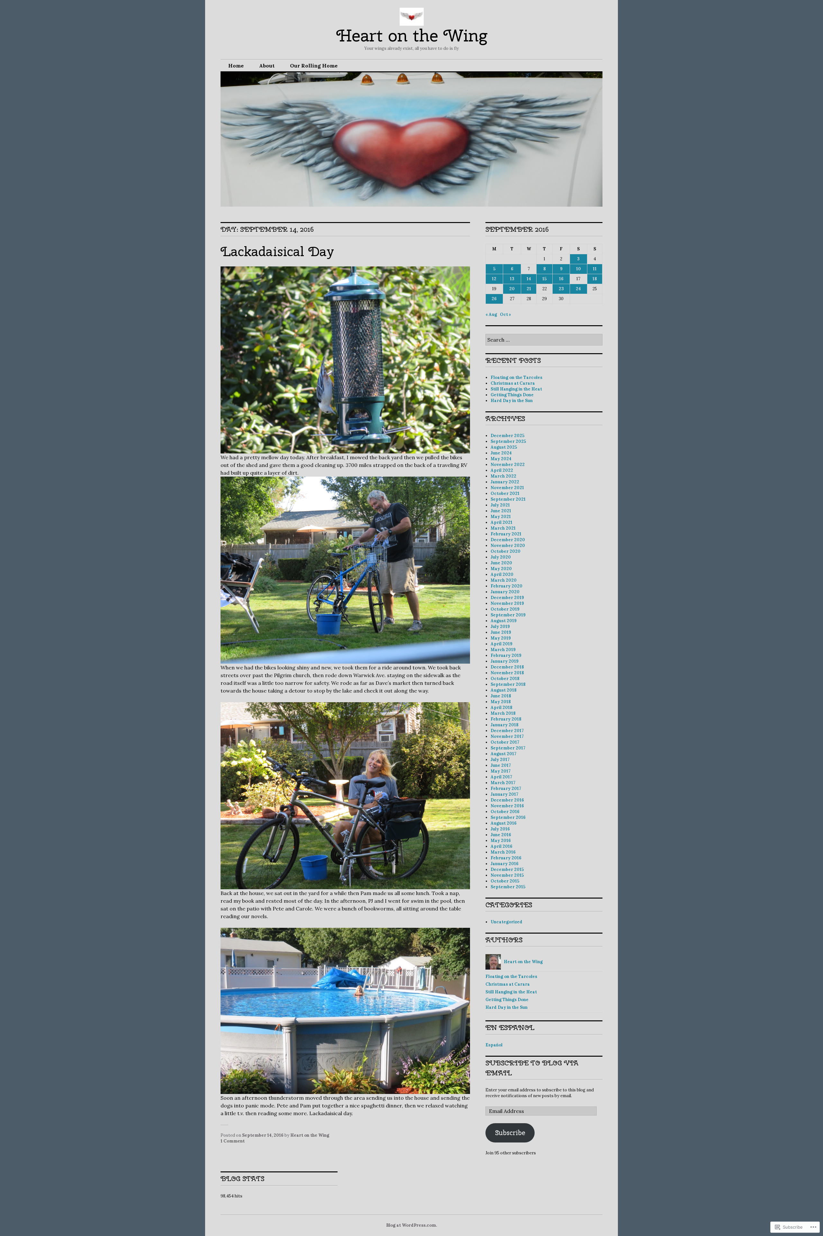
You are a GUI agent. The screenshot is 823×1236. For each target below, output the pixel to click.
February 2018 (506, 719)
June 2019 (501, 632)
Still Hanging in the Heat (516, 389)
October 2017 (505, 742)
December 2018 (507, 667)
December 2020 (508, 539)
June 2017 (501, 765)
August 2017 (503, 754)
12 (494, 279)
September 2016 (508, 817)
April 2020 (502, 574)
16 (561, 279)
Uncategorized (506, 922)
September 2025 (508, 441)
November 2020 (508, 545)
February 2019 (506, 655)
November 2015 (507, 875)
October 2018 (505, 678)
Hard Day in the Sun (512, 400)
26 (494, 298)
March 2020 (504, 580)
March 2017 (503, 782)
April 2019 (501, 644)
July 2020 (501, 557)
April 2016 (501, 846)
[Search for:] (543, 340)
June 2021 (501, 511)
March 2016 (503, 852)
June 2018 (501, 696)
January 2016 (505, 863)
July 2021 (500, 505)
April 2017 (501, 777)
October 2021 (505, 493)
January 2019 (505, 661)
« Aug (491, 314)
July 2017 (500, 759)
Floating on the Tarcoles (516, 377)
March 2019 (503, 649)
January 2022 (505, 482)
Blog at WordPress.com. (411, 1225)
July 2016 (500, 829)
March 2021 (503, 528)
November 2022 (508, 464)
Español (493, 1045)
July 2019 (500, 626)
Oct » (505, 314)
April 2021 (501, 522)
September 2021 (508, 499)
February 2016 (506, 858)
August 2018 (504, 690)
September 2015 (508, 887)
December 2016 (507, 800)
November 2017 (507, 736)
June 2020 (501, 563)
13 (512, 279)
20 (512, 288)
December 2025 (507, 435)
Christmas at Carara (513, 383)
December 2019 (507, 597)
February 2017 (506, 788)
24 (578, 288)
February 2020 (506, 586)
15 (544, 279)
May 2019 (501, 638)
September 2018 (508, 684)
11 (595, 269)
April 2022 (502, 470)
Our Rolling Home (314, 65)
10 (578, 269)
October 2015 (505, 881)
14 (529, 279)
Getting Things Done (512, 395)
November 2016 (507, 806)
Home (236, 65)
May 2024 (501, 458)
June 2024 (501, 453)
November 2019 (507, 603)
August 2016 (504, 823)
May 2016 (501, 840)
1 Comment (233, 1141)
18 (594, 279)
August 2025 (504, 447)
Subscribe (510, 1132)
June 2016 (501, 834)
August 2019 (504, 620)
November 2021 (507, 487)
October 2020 (505, 551)
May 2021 (501, 516)
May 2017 (501, 771)
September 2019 (508, 615)
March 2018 (503, 713)
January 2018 (505, 725)
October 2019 (505, 609)
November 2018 (507, 673)
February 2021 (506, 534)
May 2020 (501, 568)
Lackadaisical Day (277, 251)
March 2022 (503, 476)
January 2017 (504, 794)
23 (561, 288)
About (267, 65)
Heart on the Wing (411, 35)
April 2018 (501, 707)
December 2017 (507, 730)
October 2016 (505, 811)
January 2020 (505, 592)
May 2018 (501, 701)
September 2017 (508, 748)
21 (529, 288)
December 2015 (507, 869)
